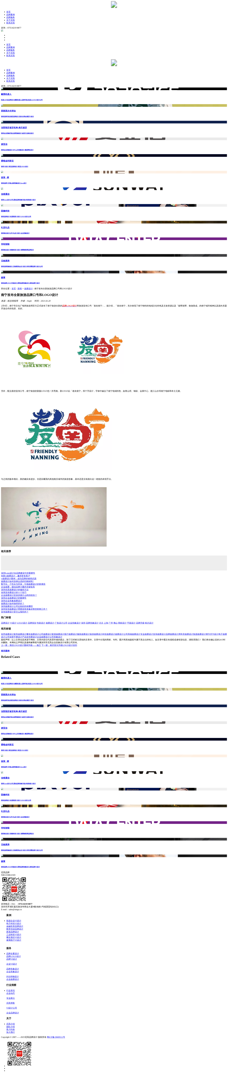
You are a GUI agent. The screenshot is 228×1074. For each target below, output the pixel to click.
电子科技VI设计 (13, 923)
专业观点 (10, 998)
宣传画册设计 (159, 634)
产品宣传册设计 (29, 637)
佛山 (115, 623)
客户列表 (10, 1029)
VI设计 (13, 623)
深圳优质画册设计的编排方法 (14, 590)
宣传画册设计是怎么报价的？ (14, 612)
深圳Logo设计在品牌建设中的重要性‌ (18, 573)
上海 (106, 623)
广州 (111, 623)
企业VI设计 (11, 964)
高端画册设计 (134, 634)
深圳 (83, 623)
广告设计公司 (61, 623)
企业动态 (10, 993)
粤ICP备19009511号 (56, 1037)
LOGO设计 (22, 623)
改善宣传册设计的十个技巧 (13, 592)
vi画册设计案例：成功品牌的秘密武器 (18, 578)
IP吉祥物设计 (12, 976)
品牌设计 (5, 623)
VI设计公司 (11, 1008)
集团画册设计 (199, 634)
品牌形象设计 (92, 623)
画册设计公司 (121, 634)
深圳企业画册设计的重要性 (13, 598)
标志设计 (149, 623)
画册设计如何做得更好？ (12, 603)
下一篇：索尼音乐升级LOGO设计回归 (59, 645)
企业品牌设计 (12, 1013)
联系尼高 (10, 23)
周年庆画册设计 (185, 634)
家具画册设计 (20, 634)
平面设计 (131, 623)
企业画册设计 (43, 637)
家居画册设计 (58, 634)
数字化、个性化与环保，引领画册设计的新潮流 (23, 584)
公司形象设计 (56, 637)
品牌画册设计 (172, 634)
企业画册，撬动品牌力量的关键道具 (18, 587)
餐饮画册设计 (32, 634)
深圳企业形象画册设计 (11, 601)
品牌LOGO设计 (13, 956)
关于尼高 (10, 20)
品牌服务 (10, 17)
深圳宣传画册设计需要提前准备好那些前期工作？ (24, 609)
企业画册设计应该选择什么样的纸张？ (19, 595)
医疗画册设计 (70, 634)
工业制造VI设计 (13, 934)
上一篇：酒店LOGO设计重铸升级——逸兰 (21, 645)
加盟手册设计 (16, 637)
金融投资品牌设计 (14, 926)
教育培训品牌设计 (14, 929)
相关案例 (5, 651)
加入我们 (10, 1032)
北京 (101, 623)
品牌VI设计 (11, 959)
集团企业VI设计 (13, 921)
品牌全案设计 (12, 953)
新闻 (20, 288)
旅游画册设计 (96, 634)
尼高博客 (10, 1003)
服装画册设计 (83, 634)
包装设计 (41, 623)
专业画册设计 (146, 634)
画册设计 (28, 288)
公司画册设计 (45, 634)
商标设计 (122, 623)
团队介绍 (10, 1027)
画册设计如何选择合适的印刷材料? (17, 581)
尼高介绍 (10, 1024)
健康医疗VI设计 (13, 940)
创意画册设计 (7, 634)
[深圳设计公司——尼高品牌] (114, 7)
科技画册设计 (108, 634)
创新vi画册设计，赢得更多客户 (15, 576)
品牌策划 (32, 623)
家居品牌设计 (12, 932)
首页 (8, 12)
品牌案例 (10, 14)
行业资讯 (10, 990)
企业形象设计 (74, 623)
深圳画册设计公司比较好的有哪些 (17, 606)
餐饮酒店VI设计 (13, 937)
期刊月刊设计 (212, 634)
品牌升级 (140, 623)
